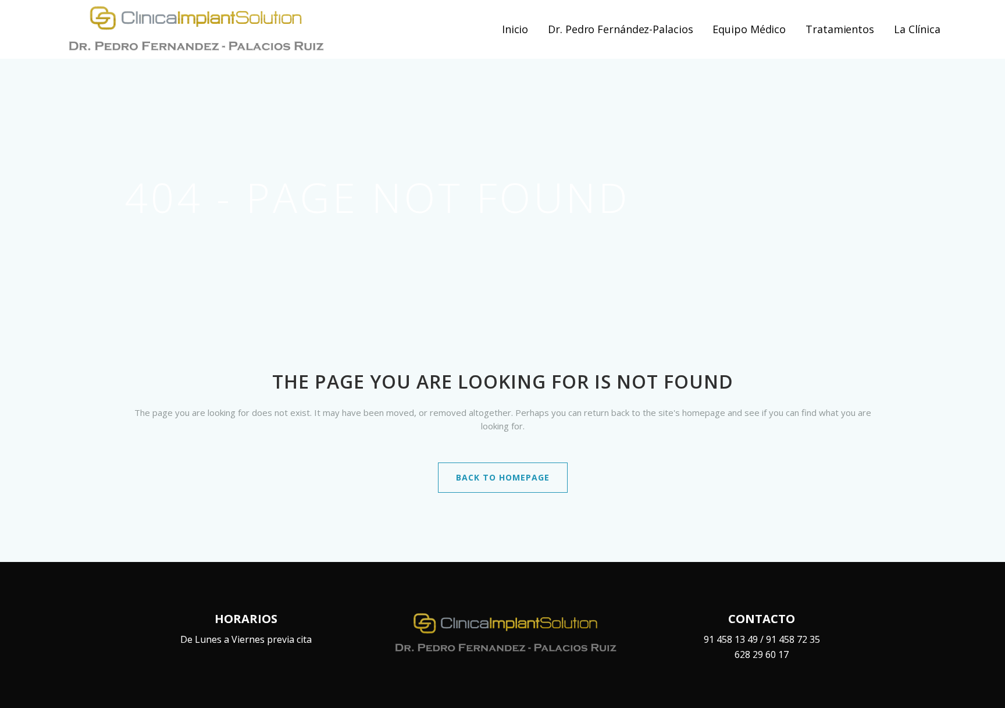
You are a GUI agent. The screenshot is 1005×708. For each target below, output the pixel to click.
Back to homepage (503, 477)
